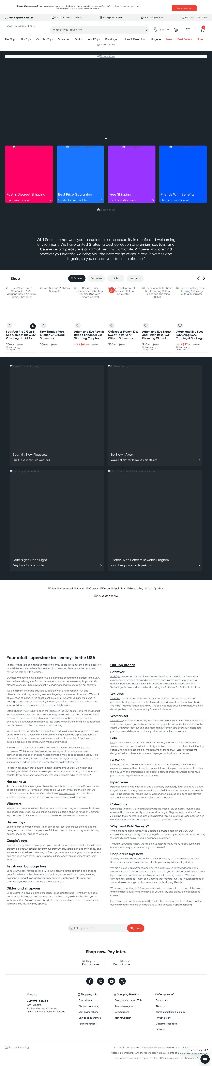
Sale (200, 39)
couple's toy (35, 848)
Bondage (111, 39)
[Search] (146, 30)
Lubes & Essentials (134, 39)
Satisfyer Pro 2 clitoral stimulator (182, 687)
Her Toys (10, 39)
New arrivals (135, 278)
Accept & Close (184, 8)
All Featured (77, 278)
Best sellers (96, 278)
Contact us (162, 1000)
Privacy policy (78, 8)
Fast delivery (85, 1000)
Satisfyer (115, 676)
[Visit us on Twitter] (122, 981)
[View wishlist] (188, 31)
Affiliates (160, 1029)
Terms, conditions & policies (170, 1012)
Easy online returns (88, 1012)
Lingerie (156, 39)
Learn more (106, 937)
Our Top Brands (122, 665)
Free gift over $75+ (113, 17)
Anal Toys (94, 39)
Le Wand (115, 764)
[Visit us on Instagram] (100, 981)
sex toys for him (63, 830)
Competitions (122, 1012)
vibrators (43, 808)
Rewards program (153, 17)
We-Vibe (115, 698)
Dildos (79, 39)
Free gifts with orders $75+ (128, 1000)
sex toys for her (67, 793)
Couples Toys (44, 39)
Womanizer (116, 720)
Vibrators (63, 39)
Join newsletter (123, 1017)
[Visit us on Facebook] (89, 981)
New (169, 39)
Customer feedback (166, 1023)
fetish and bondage (85, 870)
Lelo (112, 742)
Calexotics (116, 808)
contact (198, 901)
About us (160, 1006)
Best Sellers (184, 39)
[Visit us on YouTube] (111, 981)
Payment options (87, 1023)
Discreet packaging (89, 1006)
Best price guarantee (195, 17)
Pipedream (116, 786)
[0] (202, 30)
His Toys (26, 39)
